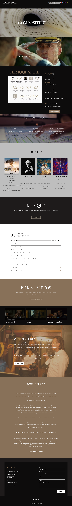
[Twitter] (64, 2)
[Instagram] (65, 2)
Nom (40, 467)
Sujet (40, 476)
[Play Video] (15, 314)
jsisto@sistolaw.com (11, 474)
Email (40, 471)
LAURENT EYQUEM (10, 3)
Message (40, 480)
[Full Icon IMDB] (67, 2)
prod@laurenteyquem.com (12, 482)
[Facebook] (62, 2)
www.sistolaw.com (10, 476)
